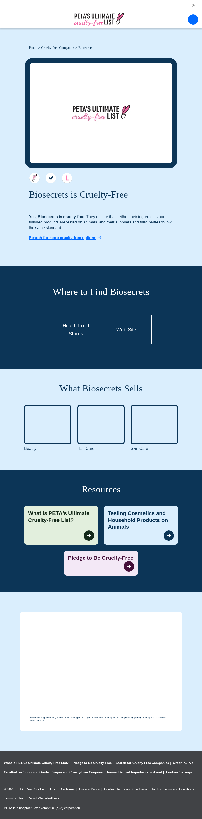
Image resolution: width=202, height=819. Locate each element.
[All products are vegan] (51, 178)
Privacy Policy (89, 789)
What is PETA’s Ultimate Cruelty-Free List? (36, 763)
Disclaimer (67, 789)
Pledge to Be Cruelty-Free (92, 763)
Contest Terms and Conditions (125, 789)
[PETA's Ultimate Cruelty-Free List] (99, 19)
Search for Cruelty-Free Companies (142, 763)
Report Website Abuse (43, 798)
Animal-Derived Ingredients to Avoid (134, 772)
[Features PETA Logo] (67, 178)
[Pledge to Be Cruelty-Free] (101, 563)
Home (33, 48)
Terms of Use (13, 798)
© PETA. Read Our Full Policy (29, 789)
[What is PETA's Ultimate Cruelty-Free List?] (61, 525)
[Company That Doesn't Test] (34, 178)
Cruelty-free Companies (57, 48)
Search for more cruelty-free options (62, 238)
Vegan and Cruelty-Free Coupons (77, 772)
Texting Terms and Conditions (173, 789)
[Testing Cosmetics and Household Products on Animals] (141, 525)
